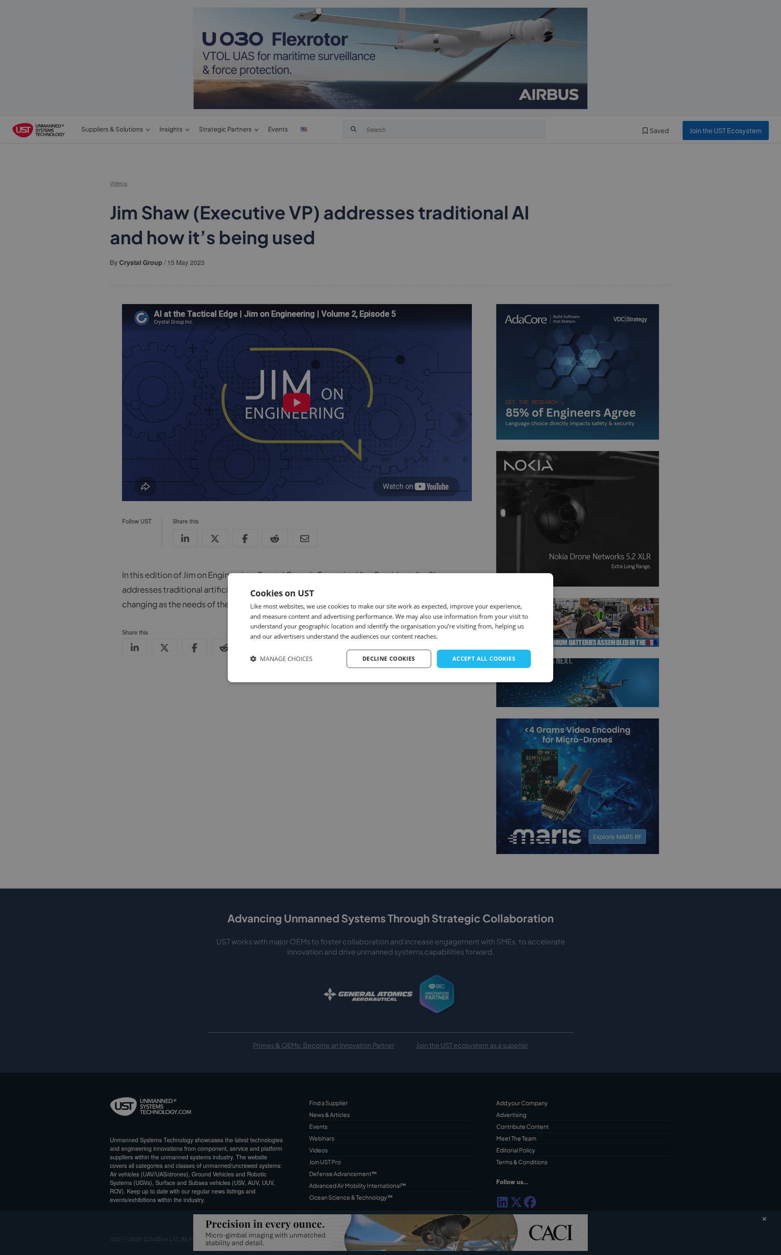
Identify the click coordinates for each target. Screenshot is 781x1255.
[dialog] (390, 627)
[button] (281, 659)
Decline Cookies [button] (388, 658)
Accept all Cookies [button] (483, 658)
